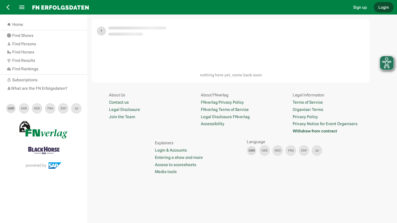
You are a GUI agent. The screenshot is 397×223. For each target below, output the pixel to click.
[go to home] (188, 7)
